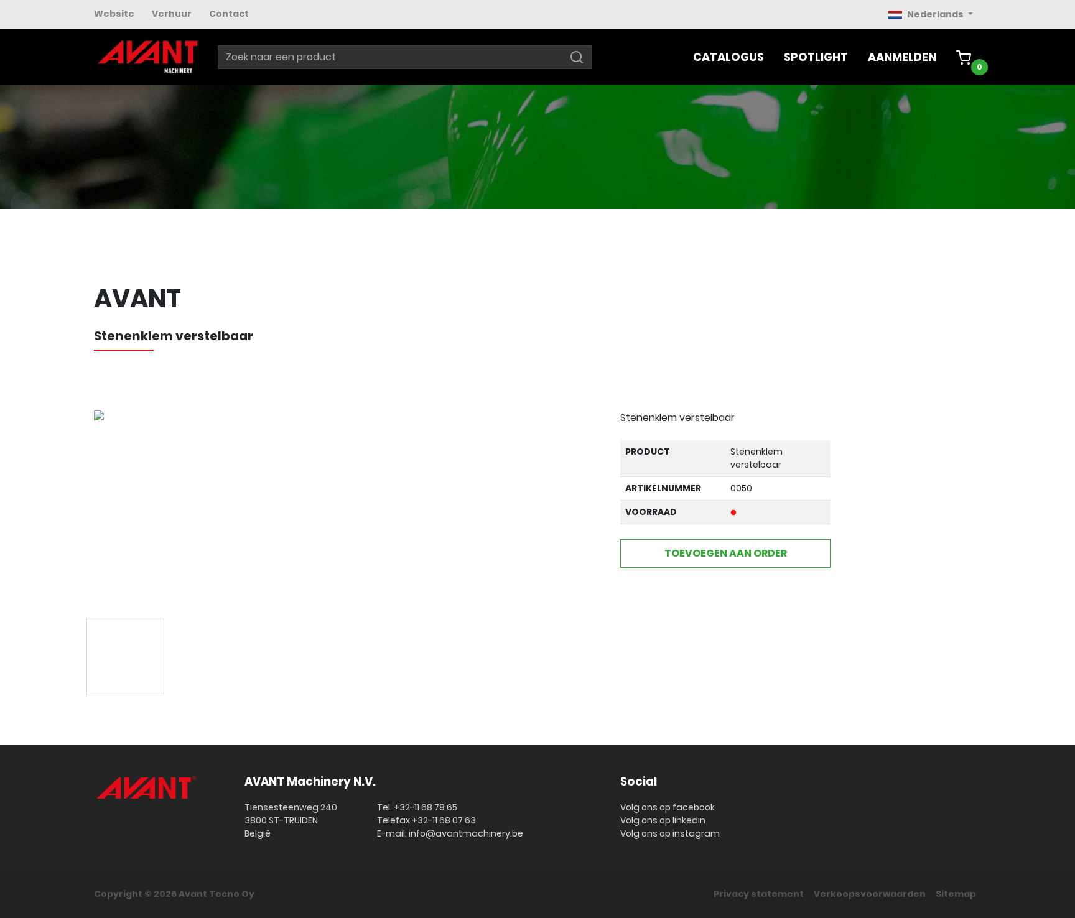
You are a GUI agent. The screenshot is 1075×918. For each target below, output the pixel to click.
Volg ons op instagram (670, 833)
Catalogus (728, 57)
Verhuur (172, 13)
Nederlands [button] (936, 14)
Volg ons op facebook (667, 807)
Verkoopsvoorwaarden (870, 894)
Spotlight (816, 57)
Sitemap (956, 894)
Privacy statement (759, 894)
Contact (229, 13)
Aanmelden (902, 57)
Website (114, 13)
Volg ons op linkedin (662, 820)
